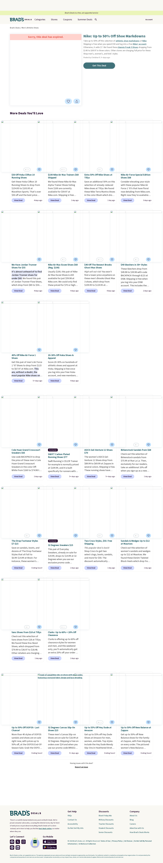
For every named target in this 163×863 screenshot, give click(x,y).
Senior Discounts (105, 832)
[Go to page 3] (28, 169)
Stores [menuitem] (54, 19)
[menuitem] (85, 19)
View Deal (18, 200)
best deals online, (45, 828)
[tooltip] (68, 101)
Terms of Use (105, 841)
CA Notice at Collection (87, 844)
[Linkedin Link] (17, 847)
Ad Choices (128, 841)
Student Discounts (106, 828)
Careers (133, 824)
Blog (132, 820)
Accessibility (73, 824)
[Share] (76, 101)
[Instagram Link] (23, 841)
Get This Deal (99, 65)
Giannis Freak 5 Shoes (128, 47)
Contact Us (72, 820)
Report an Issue (81, 767)
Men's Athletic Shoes (30, 27)
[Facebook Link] (12, 841)
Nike (144, 40)
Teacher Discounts (106, 824)
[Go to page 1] (25, 169)
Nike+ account (139, 44)
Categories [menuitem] (39, 19)
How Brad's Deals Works (139, 832)
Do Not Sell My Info (75, 828)
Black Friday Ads (105, 815)
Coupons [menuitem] (67, 19)
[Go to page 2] (27, 169)
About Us (133, 815)
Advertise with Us (137, 828)
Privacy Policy (117, 841)
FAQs (70, 815)
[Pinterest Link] (12, 847)
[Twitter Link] (17, 841)
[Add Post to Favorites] (68, 101)
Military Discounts (106, 820)
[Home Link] (22, 20)
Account (149, 19)
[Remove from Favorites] (39, 169)
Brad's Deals (15, 27)
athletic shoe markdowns (127, 40)
